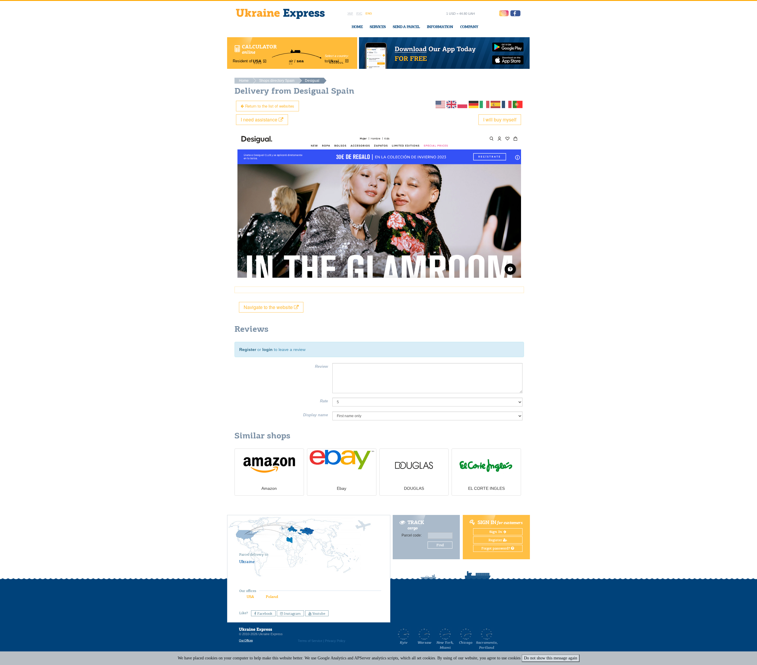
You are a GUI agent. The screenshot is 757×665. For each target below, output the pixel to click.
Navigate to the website (269, 307)
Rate (324, 401)
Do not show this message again (550, 658)
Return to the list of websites (269, 106)
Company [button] (469, 26)
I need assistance (260, 119)
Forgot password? (496, 548)
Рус (359, 13)
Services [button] (378, 26)
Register (247, 349)
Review (321, 366)
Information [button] (440, 26)
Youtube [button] (318, 613)
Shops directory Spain (277, 81)
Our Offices (246, 640)
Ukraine (247, 561)
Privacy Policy (335, 641)
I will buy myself (499, 119)
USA (250, 596)
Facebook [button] (264, 613)
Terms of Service (310, 641)
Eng (368, 13)
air (291, 61)
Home (357, 26)
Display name (315, 415)
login (267, 349)
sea (300, 60)
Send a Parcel (406, 26)
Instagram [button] (292, 613)
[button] (515, 13)
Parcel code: (412, 535)
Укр (350, 13)
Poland (272, 596)
